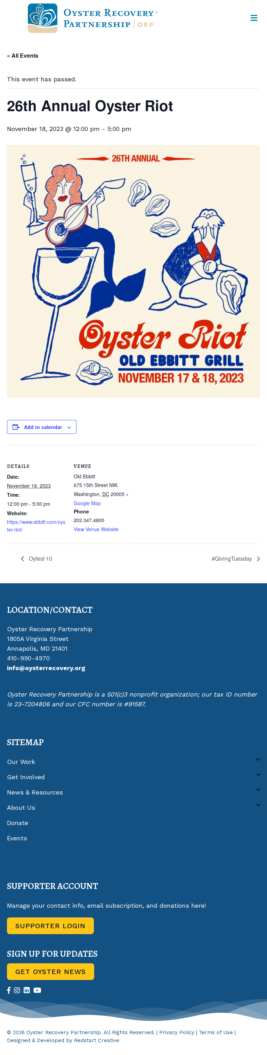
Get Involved (26, 777)
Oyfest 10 (39, 558)
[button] (258, 759)
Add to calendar (43, 427)
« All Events (22, 55)
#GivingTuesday (232, 558)
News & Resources (35, 792)
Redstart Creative (96, 1040)
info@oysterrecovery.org (46, 667)
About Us (21, 807)
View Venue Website (96, 529)
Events (17, 838)
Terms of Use (216, 1032)
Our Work (21, 761)
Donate (17, 822)
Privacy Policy (176, 1032)
